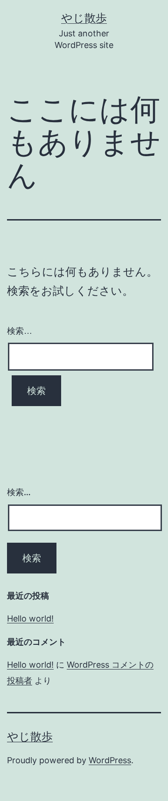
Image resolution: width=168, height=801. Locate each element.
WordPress (110, 760)
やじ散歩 (84, 18)
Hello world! (30, 618)
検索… (19, 331)
